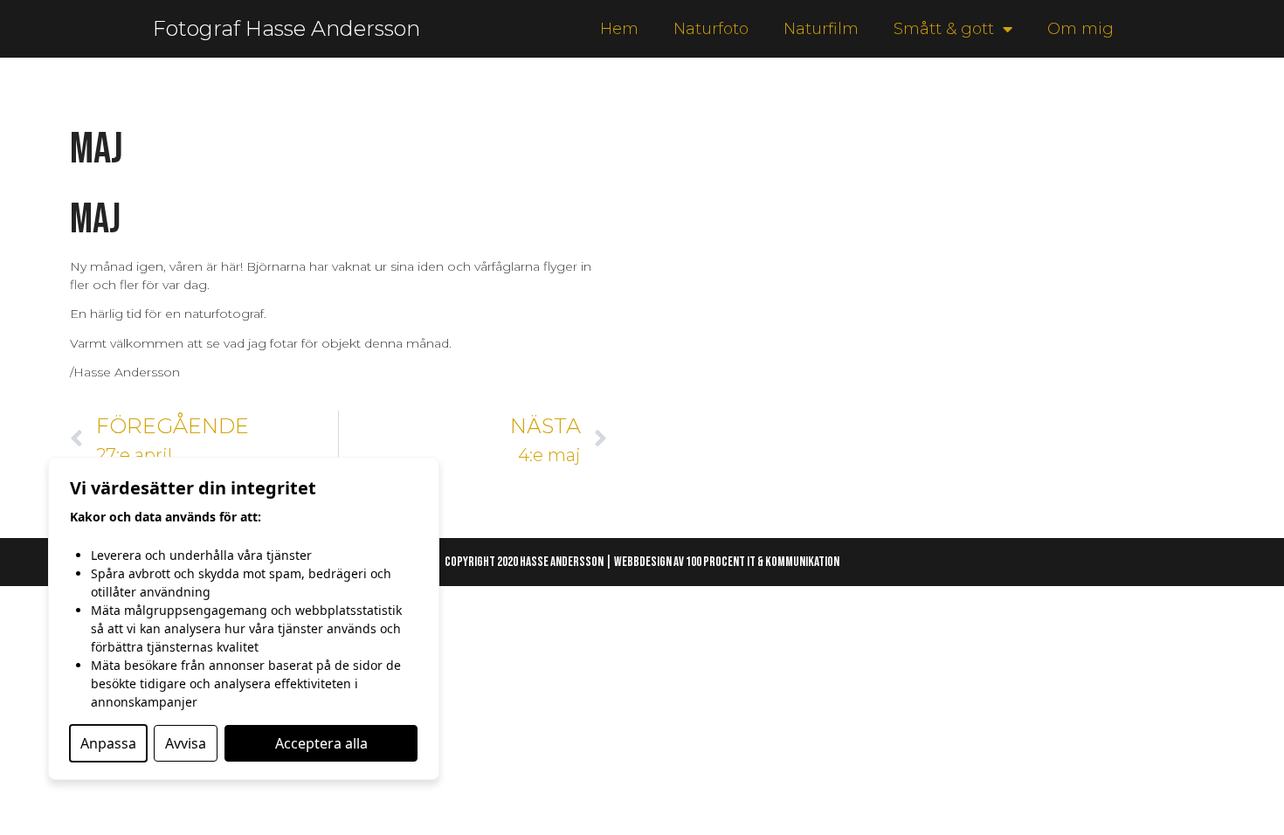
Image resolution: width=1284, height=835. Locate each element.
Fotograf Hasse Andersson (286, 28)
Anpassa (108, 743)
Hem (619, 28)
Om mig (1080, 28)
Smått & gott (944, 28)
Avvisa (185, 743)
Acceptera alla (321, 743)
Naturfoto (711, 28)
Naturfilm (821, 28)
